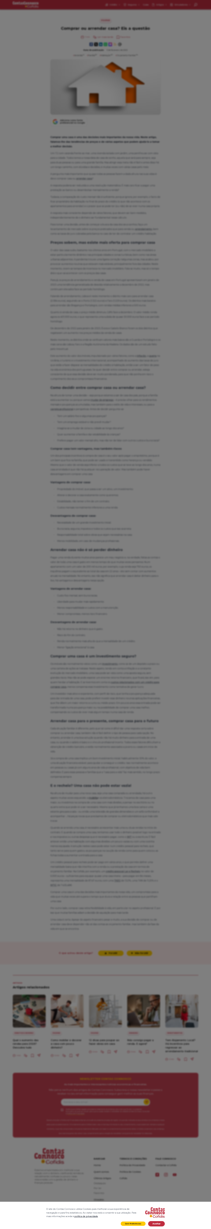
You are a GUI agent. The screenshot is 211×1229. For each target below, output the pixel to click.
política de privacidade (86, 1216)
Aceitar (156, 1223)
